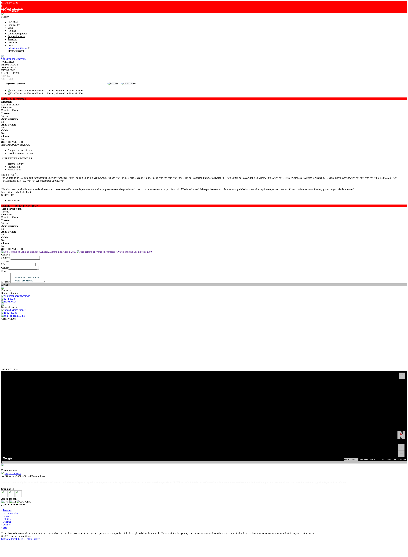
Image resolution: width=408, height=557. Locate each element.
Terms (389, 459)
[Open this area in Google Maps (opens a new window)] (7, 458)
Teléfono (5, 261)
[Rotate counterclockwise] (398, 435)
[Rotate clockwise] (404, 435)
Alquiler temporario (17, 33)
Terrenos (7, 510)
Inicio (10, 45)
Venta (10, 27)
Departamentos (10, 513)
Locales (7, 524)
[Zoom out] (401, 453)
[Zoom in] (401, 447)
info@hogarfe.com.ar (12, 8)
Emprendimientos (16, 36)
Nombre (5, 257)
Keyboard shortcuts (351, 459)
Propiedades (14, 25)
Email (4, 271)
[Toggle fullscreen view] (402, 376)
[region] (204, 416)
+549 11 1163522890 (14, 316)
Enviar (4, 284)
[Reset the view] (401, 435)
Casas (6, 516)
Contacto (12, 42)
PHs (5, 527)
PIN (3, 264)
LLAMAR (13, 22)
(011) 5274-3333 (12, 473)
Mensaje (5, 281)
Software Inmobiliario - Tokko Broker (20, 539)
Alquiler (12, 30)
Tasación (12, 39)
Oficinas (7, 521)
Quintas (7, 518)
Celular (5, 267)
